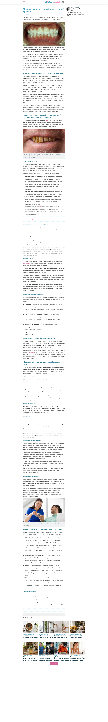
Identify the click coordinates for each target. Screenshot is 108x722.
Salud (24, 6)
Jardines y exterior (43, 634)
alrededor (31, 352)
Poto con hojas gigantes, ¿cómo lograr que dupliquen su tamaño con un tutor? (46, 637)
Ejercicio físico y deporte (44, 655)
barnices (33, 391)
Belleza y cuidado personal (76, 655)
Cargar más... (54, 663)
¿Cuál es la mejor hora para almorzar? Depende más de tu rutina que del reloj (61, 658)
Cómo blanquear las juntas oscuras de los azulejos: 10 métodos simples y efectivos (60, 637)
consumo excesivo (58, 227)
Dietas (55, 655)
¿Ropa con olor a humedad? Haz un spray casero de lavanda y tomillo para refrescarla (30, 637)
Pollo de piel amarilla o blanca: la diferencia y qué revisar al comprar (77, 637)
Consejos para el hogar (28, 634)
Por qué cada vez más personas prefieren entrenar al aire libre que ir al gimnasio (46, 658)
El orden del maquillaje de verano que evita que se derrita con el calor (77, 658)
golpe (40, 206)
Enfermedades (29, 6)
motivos (48, 120)
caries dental (26, 263)
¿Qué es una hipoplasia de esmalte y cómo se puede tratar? (47, 219)
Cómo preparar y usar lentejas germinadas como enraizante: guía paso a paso (30, 658)
